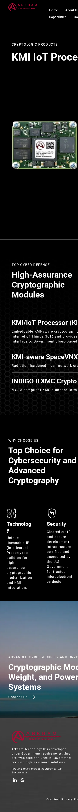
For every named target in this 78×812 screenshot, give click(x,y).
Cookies (52, 799)
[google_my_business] (22, 781)
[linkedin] (15, 781)
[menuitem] (54, 10)
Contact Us (18, 697)
